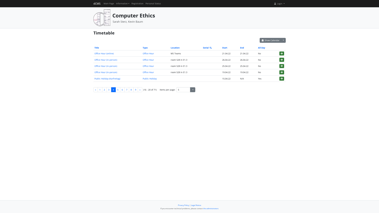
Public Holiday (150, 78)
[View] (281, 53)
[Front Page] (101, 17)
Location (175, 47)
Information (122, 3)
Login (279, 3)
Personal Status (153, 3)
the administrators (211, 208)
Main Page (109, 3)
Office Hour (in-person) (105, 59)
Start (224, 47)
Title (96, 47)
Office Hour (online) (104, 53)
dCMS (97, 3)
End (242, 47)
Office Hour (148, 53)
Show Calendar (272, 40)
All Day (261, 47)
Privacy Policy (183, 205)
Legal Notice (196, 205)
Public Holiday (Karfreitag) (107, 78)
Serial (206, 47)
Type (145, 47)
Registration (137, 3)
